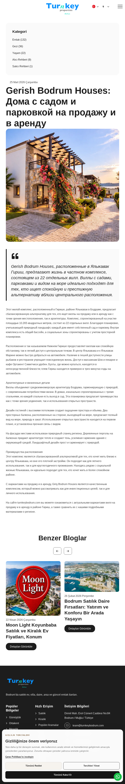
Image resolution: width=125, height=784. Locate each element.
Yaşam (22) (19, 53)
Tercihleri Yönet (91, 766)
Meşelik (13, 729)
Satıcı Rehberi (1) (22, 66)
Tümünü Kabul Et (62, 775)
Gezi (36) (17, 46)
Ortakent (14, 723)
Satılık (42, 713)
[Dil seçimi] (93, 6)
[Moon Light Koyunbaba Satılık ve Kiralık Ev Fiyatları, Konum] (33, 588)
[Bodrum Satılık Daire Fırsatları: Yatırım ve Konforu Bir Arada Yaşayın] (91, 576)
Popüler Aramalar (48, 725)
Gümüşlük (15, 717)
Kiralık (42, 719)
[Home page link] (62, 8)
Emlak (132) (19, 39)
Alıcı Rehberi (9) (21, 59)
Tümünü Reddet (34, 766)
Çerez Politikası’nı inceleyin (19, 757)
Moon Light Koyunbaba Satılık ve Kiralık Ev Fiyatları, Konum (31, 630)
